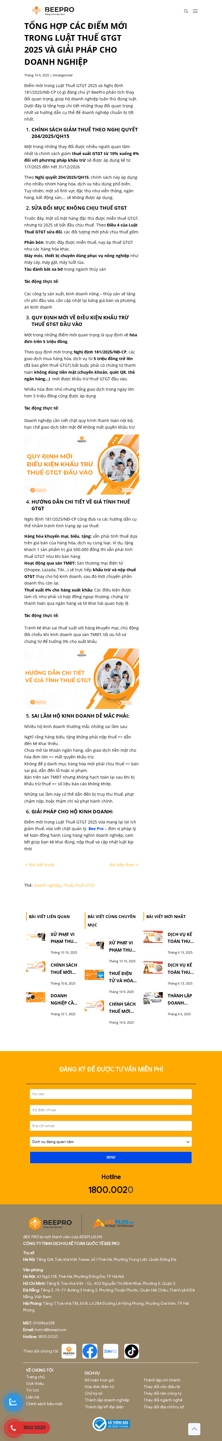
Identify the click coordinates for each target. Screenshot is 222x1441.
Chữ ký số (93, 1393)
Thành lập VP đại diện (104, 1407)
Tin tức (32, 1390)
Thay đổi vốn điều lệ (161, 1386)
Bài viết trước (41, 864)
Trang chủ (35, 1376)
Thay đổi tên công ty (162, 1393)
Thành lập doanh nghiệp (107, 1400)
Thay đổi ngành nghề (162, 1400)
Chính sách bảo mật (44, 1403)
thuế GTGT (85, 885)
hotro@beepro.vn (50, 1329)
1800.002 (107, 1189)
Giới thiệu (35, 1383)
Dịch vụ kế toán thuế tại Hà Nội (180, 972)
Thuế (68, 885)
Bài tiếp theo (122, 864)
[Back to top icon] (194, 1429)
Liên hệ (32, 1397)
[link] (69, 1351)
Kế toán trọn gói (99, 1380)
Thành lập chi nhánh (161, 1380)
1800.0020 (48, 1336)
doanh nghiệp (47, 885)
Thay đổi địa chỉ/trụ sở (163, 1407)
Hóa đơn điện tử (99, 1386)
